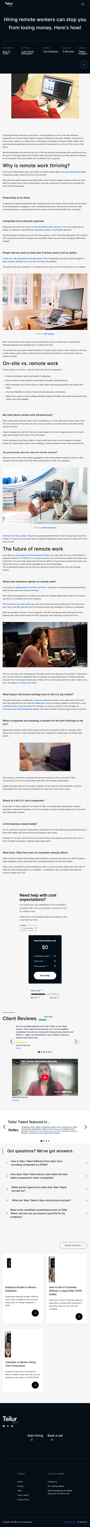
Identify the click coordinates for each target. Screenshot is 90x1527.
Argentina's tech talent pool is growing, (45, 1131)
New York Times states (16, 536)
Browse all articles (73, 1245)
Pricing (20, 1486)
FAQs (20, 1491)
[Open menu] (82, 4)
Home (20, 1482)
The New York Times (28, 683)
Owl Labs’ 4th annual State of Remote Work (23, 258)
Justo (18, 1048)
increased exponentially (75, 172)
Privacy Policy (23, 1500)
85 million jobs (38, 703)
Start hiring (45, 975)
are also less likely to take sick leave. (46, 227)
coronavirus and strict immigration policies (21, 709)
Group (23, 925)
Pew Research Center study (18, 604)
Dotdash (15, 1100)
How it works (23, 1495)
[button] (11, 1041)
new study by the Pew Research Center (33, 555)
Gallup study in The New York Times (31, 587)
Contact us (52, 1482)
